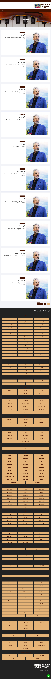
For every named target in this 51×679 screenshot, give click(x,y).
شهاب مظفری (9, 495)
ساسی (41, 455)
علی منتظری (25, 523)
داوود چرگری (41, 422)
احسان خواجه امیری (41, 322)
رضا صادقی (9, 435)
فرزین (41, 539)
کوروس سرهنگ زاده (25, 559)
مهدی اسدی (25, 609)
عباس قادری (25, 514)
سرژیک (9, 461)
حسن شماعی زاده (41, 406)
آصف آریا (25, 334)
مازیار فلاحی (9, 582)
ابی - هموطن (21, 198)
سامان (9, 455)
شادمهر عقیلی (41, 489)
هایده (25, 642)
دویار (25, 425)
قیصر (37, 549)
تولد (9, 655)
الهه (9, 337)
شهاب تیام (41, 495)
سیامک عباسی (9, 473)
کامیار (25, 556)
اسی (9, 331)
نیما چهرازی (25, 628)
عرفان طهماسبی (10, 514)
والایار (37, 635)
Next (38, 303)
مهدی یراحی (9, 609)
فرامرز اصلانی (41, 536)
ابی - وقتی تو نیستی (20, 280)
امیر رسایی (26, 343)
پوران (10, 381)
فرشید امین (9, 539)
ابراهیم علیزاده (25, 319)
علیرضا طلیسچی (10, 517)
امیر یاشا (9, 346)
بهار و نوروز (41, 655)
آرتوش (41, 325)
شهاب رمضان (25, 495)
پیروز (13, 384)
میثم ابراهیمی (13, 615)
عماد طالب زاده (25, 526)
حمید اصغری (9, 406)
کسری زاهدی (9, 556)
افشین (41, 337)
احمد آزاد (9, 322)
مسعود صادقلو (9, 600)
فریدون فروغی (9, 542)
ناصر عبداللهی (25, 622)
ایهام (25, 358)
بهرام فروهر (9, 368)
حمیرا (26, 412)
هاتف (41, 642)
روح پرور (25, 438)
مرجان (25, 600)
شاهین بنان (9, 489)
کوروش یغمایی (9, 559)
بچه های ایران (9, 365)
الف (20, 32)
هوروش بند (9, 645)
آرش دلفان (9, 325)
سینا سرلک (37, 482)
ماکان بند (41, 585)
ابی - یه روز (22, 117)
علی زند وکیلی (25, 520)
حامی (10, 400)
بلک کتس (41, 368)
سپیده (9, 458)
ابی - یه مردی (21, 62)
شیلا (25, 507)
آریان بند (41, 331)
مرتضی (25, 597)
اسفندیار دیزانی (25, 331)
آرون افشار (9, 328)
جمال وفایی (25, 390)
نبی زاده (41, 625)
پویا (37, 384)
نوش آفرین (25, 625)
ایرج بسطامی (41, 355)
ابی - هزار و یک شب (20, 253)
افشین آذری (25, 337)
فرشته (25, 539)
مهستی (9, 612)
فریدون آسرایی (25, 542)
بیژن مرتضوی (9, 371)
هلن (9, 642)
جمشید (9, 390)
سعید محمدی (25, 467)
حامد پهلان (41, 400)
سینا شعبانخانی (13, 482)
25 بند (25, 374)
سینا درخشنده (9, 479)
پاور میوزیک (25, 381)
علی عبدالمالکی (41, 523)
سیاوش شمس (41, 476)
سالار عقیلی (25, 455)
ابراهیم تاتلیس (41, 319)
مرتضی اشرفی (9, 597)
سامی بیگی (25, 458)
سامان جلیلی (41, 458)
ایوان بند (9, 355)
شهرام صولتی (9, 498)
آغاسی (9, 334)
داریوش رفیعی (25, 419)
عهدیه (9, 526)
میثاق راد (37, 615)
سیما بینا (41, 479)
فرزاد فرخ (25, 536)
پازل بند (41, 381)
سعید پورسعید (9, 464)
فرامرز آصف (9, 533)
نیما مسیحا (10, 628)
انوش (25, 352)
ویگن (13, 635)
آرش (25, 325)
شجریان (41, 492)
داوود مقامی (25, 422)
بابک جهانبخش (41, 365)
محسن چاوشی (9, 588)
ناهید (10, 622)
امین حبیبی (25, 349)
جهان (10, 393)
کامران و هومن (41, 556)
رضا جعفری (25, 435)
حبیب (41, 403)
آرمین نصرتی (25, 328)
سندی (9, 467)
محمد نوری (41, 597)
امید (41, 340)
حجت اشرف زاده (25, 403)
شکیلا (25, 492)
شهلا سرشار (41, 504)
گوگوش (9, 566)
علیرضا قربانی (41, 520)
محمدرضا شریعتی (41, 594)
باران (25, 365)
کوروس (41, 559)
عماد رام (41, 526)
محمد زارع (25, 594)
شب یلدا (37, 658)
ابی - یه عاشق (21, 89)
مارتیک (41, 582)
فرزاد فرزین (9, 536)
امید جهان (25, 340)
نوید (41, 628)
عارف (41, 514)
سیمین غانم (25, 479)
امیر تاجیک (41, 343)
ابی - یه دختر (21, 144)
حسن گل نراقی (25, 406)
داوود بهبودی (9, 419)
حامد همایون (25, 400)
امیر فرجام (25, 346)
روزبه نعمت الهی (25, 441)
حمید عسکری (25, 409)
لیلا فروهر (25, 576)
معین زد (41, 606)
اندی (41, 352)
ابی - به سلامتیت (21, 35)
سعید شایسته (41, 467)
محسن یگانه (25, 591)
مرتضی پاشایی (41, 600)
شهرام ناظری (25, 501)
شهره (10, 501)
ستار (41, 461)
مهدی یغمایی (41, 612)
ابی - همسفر (22, 226)
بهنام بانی (41, 371)
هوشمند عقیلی (25, 648)
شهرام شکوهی (25, 498)
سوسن (25, 470)
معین (10, 603)
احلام (25, 322)
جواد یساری (25, 393)
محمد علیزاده (9, 594)
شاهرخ (25, 489)
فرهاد (41, 542)
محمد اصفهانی (9, 591)
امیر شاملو (10, 343)
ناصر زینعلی (41, 622)
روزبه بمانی (9, 438)
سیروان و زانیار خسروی (9, 476)
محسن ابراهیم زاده (25, 588)
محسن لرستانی (41, 591)
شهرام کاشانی (41, 501)
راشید (41, 432)
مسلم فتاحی (41, 603)
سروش (41, 464)
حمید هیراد (9, 409)
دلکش (9, 422)
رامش (9, 432)
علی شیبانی (9, 520)
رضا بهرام (41, 435)
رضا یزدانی (41, 438)
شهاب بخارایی (9, 492)
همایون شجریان (41, 645)
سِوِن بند (41, 473)
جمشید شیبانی (41, 393)
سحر (25, 461)
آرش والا (41, 328)
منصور (25, 606)
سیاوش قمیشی (25, 476)
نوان (9, 625)
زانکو (25, 448)
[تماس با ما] (48, 676)
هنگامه (25, 645)
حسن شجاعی (9, 403)
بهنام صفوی (25, 371)
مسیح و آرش (25, 603)
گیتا (25, 569)
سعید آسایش (25, 464)
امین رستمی (9, 349)
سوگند (9, 470)
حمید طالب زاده (41, 409)
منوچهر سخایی (9, 606)
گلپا (25, 566)
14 (41, 304)
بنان (25, 368)
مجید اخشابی (9, 585)
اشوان (41, 334)
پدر (25, 655)
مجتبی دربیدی (25, 585)
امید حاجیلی (9, 340)
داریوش (41, 419)
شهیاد (25, 504)
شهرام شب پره (41, 498)
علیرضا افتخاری (41, 517)
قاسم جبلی (13, 549)
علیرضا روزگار (25, 517)
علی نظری (9, 523)
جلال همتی (41, 390)
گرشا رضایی (41, 566)
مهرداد (25, 612)
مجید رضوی (41, 588)
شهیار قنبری (9, 504)
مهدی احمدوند (41, 609)
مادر (13, 658)
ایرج (9, 352)
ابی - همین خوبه (21, 171)
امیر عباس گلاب (41, 346)
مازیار (26, 582)
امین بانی (41, 349)
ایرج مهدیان (25, 355)
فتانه (25, 533)
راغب (25, 432)
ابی (23, 32)
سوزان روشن (41, 470)
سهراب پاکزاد (25, 473)
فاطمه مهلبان (41, 533)
